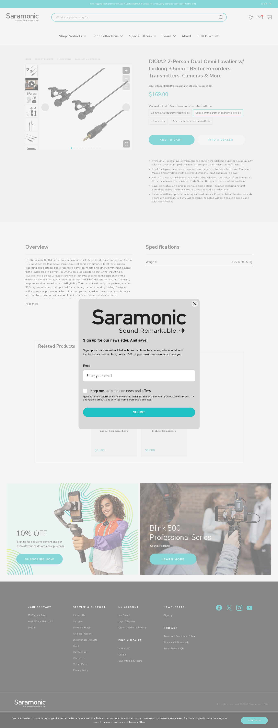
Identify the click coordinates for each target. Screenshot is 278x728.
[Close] (195, 304)
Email (87, 365)
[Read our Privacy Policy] (192, 397)
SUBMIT (139, 412)
